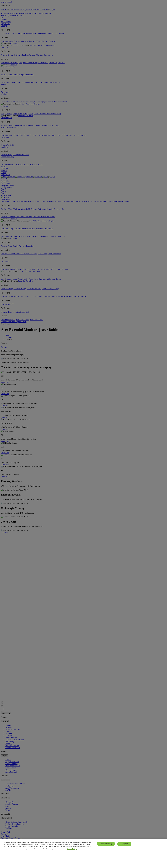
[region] (83, 845)
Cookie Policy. (72, 849)
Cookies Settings (106, 844)
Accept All (124, 844)
